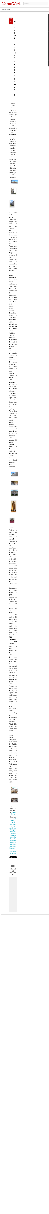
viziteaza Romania (13, 852)
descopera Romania (13, 830)
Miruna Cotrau (13, 813)
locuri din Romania (13, 838)
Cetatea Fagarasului (12, 823)
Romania (12, 846)
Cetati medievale (12, 827)
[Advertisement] (29, 53)
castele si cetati (13, 820)
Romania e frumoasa (12, 849)
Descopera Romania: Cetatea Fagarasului (14, 57)
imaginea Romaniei (13, 834)
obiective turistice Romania (13, 842)
